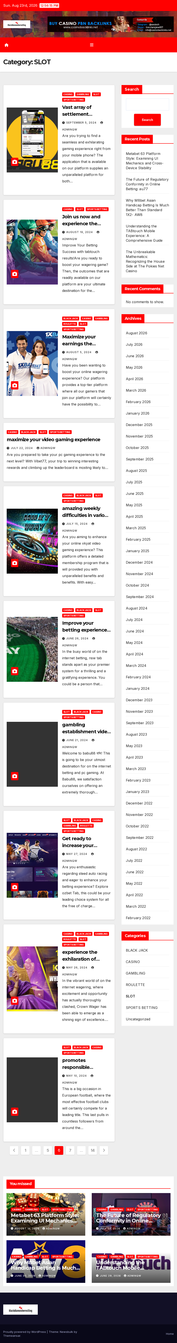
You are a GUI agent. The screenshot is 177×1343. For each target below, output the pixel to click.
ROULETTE (69, 324)
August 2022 (136, 849)
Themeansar (11, 1335)
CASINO (68, 94)
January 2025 (137, 551)
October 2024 (137, 585)
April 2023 (134, 757)
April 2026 (134, 379)
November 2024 (139, 574)
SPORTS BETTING (73, 99)
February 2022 (138, 918)
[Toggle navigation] (91, 45)
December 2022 (139, 803)
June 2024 (135, 631)
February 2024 (138, 677)
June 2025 (135, 493)
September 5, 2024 (81, 122)
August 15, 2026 (27, 1228)
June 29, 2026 (111, 1275)
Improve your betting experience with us (84, 630)
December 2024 (139, 562)
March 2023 (136, 769)
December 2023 (139, 700)
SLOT (96, 94)
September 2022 (140, 837)
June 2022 (135, 872)
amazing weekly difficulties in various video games (86, 515)
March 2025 (136, 528)
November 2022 (139, 814)
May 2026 (134, 367)
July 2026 (134, 344)
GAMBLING (83, 94)
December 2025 (139, 425)
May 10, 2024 (77, 1075)
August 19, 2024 (80, 232)
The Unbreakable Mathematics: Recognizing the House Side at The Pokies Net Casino (145, 261)
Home (170, 1333)
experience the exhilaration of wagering (79, 959)
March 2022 (136, 906)
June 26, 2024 (77, 638)
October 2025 (137, 448)
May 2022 (134, 883)
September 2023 (140, 723)
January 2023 (137, 792)
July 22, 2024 (22, 448)
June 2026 (135, 356)
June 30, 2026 (25, 1275)
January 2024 (138, 688)
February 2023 (138, 780)
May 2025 (134, 505)
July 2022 (134, 860)
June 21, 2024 (77, 740)
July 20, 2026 (110, 1228)
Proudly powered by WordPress (25, 1331)
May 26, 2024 (77, 967)
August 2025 (136, 470)
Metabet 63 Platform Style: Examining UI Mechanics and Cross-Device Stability (45, 1220)
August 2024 (136, 608)
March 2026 (136, 390)
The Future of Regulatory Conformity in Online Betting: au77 (147, 184)
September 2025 (140, 459)
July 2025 (134, 482)
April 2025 (134, 516)
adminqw (47, 448)
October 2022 (137, 826)
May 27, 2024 (77, 854)
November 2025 (139, 436)
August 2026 (136, 333)
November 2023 (139, 711)
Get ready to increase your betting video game (85, 845)
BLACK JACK (70, 318)
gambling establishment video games (86, 731)
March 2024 (136, 665)
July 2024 (134, 620)
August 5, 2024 (79, 352)
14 (93, 1150)
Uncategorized (138, 1019)
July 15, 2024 (77, 523)
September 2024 (140, 597)
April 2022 (134, 895)
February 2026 (138, 402)
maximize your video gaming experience (53, 439)
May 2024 (134, 642)
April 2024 (135, 654)
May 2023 (134, 746)
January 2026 (137, 413)
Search (132, 89)
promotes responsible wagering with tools (85, 1067)
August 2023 (136, 734)
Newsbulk (66, 1331)
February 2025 (138, 539)
